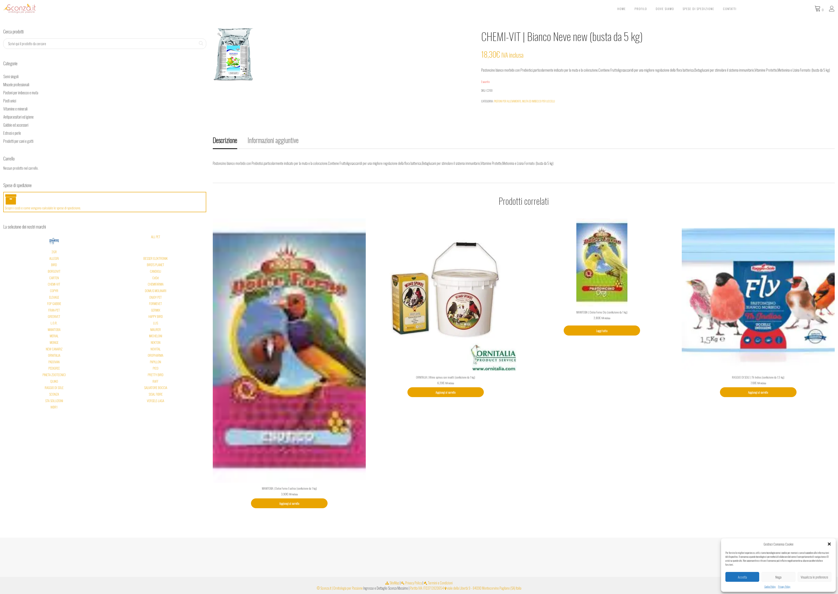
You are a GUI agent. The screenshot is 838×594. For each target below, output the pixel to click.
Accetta (742, 577)
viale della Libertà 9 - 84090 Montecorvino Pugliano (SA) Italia (483, 588)
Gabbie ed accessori (15, 125)
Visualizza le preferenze (814, 577)
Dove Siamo (665, 8)
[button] (829, 544)
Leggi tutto (602, 330)
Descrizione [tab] (225, 140)
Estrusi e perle (12, 133)
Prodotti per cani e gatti (18, 141)
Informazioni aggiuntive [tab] (273, 140)
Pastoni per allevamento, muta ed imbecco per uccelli (524, 101)
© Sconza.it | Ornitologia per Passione (340, 588)
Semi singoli (11, 76)
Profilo (641, 8)
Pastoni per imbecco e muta (20, 92)
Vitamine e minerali (15, 109)
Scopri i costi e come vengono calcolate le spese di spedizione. (43, 207)
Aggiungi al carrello (289, 503)
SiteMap (394, 582)
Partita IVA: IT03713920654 (427, 588)
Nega (778, 577)
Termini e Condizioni (440, 582)
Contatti (730, 8)
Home (621, 8)
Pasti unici (9, 100)
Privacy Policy (784, 586)
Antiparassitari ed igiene (18, 117)
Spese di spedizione (698, 8)
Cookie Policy (770, 586)
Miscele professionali (16, 84)
